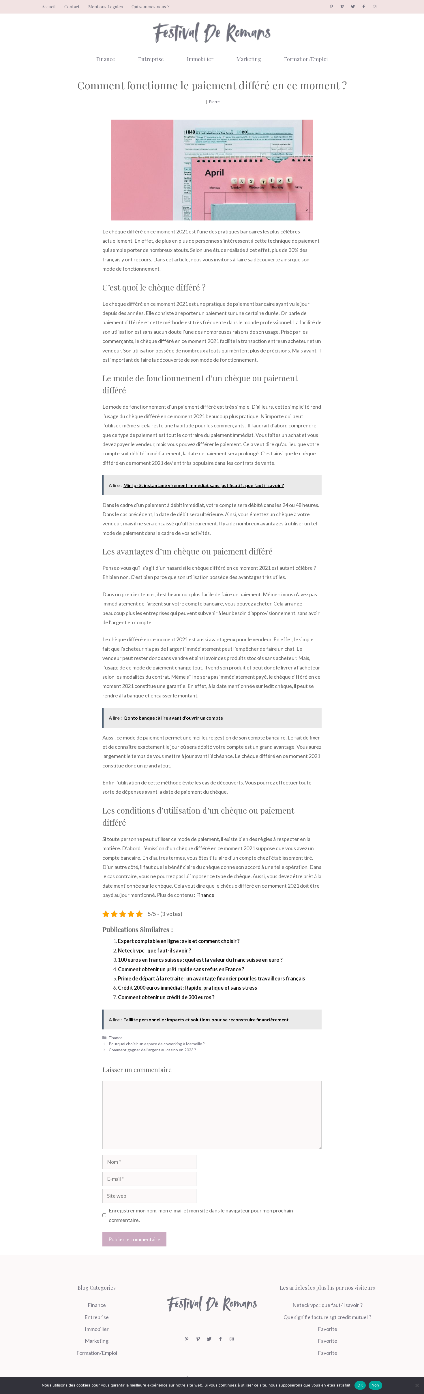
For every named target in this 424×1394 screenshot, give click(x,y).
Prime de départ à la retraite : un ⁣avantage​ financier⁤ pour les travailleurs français (211, 978)
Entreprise (151, 59)
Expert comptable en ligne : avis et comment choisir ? (179, 941)
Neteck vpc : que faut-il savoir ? (154, 950)
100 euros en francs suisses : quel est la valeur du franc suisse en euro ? (200, 960)
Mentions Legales (105, 7)
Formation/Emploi (306, 59)
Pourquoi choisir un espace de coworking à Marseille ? (157, 1043)
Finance (105, 59)
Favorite (327, 1329)
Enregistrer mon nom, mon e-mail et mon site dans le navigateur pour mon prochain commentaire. (201, 1215)
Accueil (49, 7)
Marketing (249, 59)
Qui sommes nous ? (151, 7)
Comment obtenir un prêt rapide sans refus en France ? (181, 969)
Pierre (214, 101)
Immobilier (200, 59)
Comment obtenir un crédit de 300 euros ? (166, 997)
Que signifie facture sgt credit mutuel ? (327, 1317)
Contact (72, 7)
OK (360, 1385)
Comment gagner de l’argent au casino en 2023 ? (152, 1049)
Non (375, 1385)
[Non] (417, 1385)
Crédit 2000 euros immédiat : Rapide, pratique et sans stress (187, 987)
